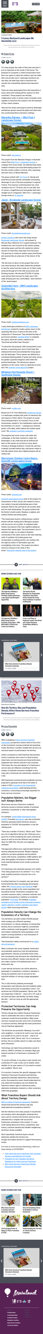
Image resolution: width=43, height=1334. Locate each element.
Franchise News (11, 1312)
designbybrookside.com (21, 233)
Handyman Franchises (13, 1320)
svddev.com (16, 408)
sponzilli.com (17, 495)
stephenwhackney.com (20, 322)
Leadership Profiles (12, 1315)
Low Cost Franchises (12, 1325)
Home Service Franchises (8, 704)
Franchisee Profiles (6, 35)
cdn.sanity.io (16, 155)
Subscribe (35, 4)
